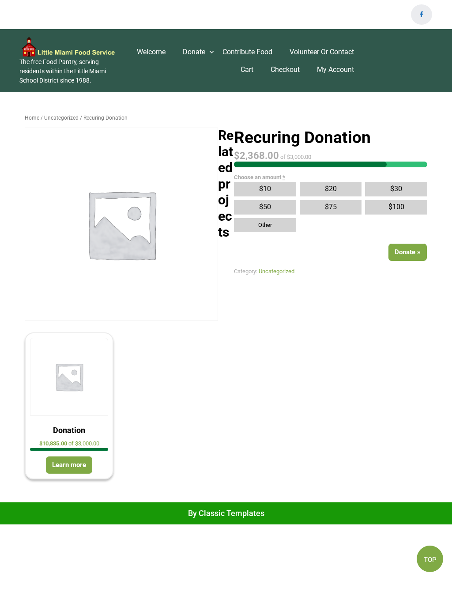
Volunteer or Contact (322, 52)
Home (32, 118)
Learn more (69, 465)
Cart (247, 69)
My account (335, 69)
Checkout (285, 69)
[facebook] (421, 14)
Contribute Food (247, 52)
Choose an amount (259, 177)
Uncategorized (61, 118)
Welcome (151, 52)
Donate (194, 52)
